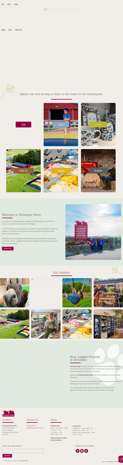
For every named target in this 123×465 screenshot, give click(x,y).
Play (61, 124)
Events (98, 170)
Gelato (60, 170)
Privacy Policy (23, 460)
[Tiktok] (86, 451)
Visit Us (23, 170)
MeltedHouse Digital (113, 461)
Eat (23, 124)
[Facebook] (82, 451)
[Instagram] (77, 451)
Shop (98, 124)
